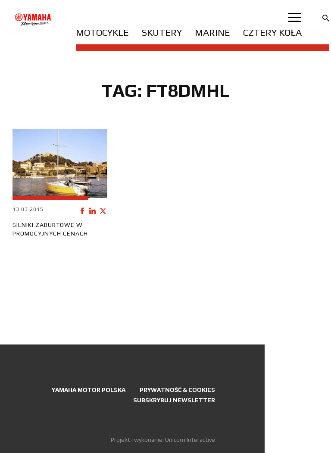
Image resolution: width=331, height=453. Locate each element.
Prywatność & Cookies (177, 389)
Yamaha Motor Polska (88, 389)
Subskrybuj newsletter (174, 400)
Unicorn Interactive (190, 439)
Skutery (162, 32)
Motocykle (102, 32)
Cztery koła (272, 32)
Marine (212, 32)
